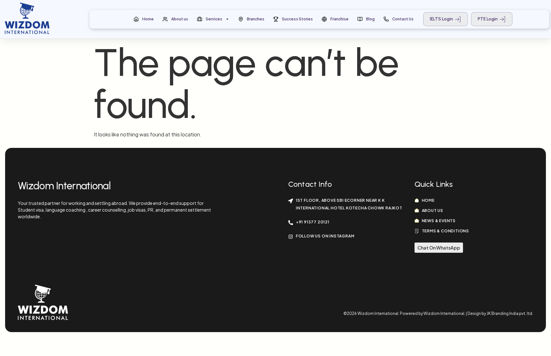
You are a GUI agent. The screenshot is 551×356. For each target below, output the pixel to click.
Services (214, 19)
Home (148, 19)
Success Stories (297, 19)
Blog (370, 19)
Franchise (339, 19)
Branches (255, 19)
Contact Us (403, 19)
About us (179, 19)
